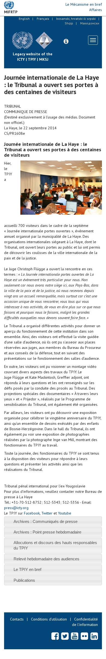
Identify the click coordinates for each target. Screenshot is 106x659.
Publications (24, 580)
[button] (66, 41)
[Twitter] (64, 636)
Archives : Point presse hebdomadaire (47, 532)
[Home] (57, 36)
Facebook (32, 513)
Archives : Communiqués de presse (45, 521)
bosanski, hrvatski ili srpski (76, 19)
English (24, 19)
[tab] (53, 521)
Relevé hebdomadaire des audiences (46, 559)
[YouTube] (74, 636)
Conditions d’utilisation (49, 619)
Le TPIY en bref (27, 569)
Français (43, 19)
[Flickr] (84, 636)
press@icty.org (16, 507)
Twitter (46, 513)
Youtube (64, 513)
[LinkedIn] (94, 636)
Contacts (17, 619)
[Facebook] (55, 636)
